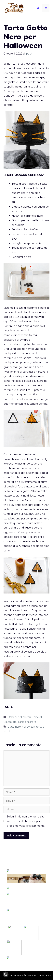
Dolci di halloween (19, 717)
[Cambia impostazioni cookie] (5, 974)
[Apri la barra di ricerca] (38, 8)
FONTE (8, 706)
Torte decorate (27, 721)
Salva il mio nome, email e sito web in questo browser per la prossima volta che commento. (26, 821)
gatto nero (14, 726)
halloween (28, 726)
